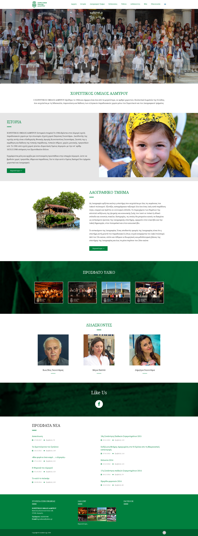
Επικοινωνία (155, 4)
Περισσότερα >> (16, 171)
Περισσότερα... (83, 524)
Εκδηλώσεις (113, 4)
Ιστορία (83, 4)
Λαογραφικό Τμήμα (97, 4)
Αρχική (73, 4)
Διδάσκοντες (135, 4)
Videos (123, 4)
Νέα (145, 4)
